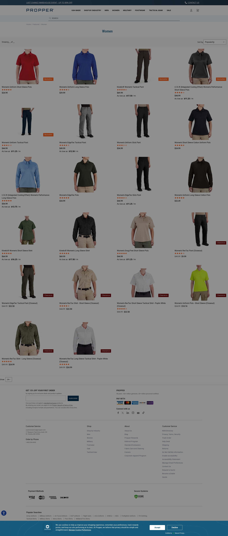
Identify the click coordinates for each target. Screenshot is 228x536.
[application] (114, 528)
